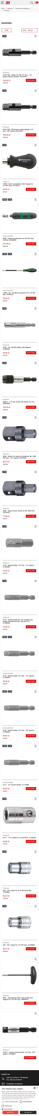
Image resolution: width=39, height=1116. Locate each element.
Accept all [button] (10, 1112)
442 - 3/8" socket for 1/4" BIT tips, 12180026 (19, 945)
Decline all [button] (28, 1112)
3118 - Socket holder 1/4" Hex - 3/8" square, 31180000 (18, 731)
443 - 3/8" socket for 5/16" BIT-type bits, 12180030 (17, 891)
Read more (27, 1099)
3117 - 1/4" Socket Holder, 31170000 (16, 785)
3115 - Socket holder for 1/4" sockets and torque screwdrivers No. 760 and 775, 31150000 (18, 621)
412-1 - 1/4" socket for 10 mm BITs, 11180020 (19, 838)
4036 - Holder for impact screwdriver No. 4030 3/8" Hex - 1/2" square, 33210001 (19, 457)
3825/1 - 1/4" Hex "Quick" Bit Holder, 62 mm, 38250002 (19, 402)
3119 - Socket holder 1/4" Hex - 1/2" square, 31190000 (18, 676)
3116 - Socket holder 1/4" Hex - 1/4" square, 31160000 (18, 566)
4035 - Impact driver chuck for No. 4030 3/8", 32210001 (19, 511)
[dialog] (19, 1101)
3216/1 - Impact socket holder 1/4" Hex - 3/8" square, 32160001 (19, 1053)
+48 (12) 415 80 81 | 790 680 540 (17, 1077)
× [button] (37, 1088)
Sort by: (24, 30)
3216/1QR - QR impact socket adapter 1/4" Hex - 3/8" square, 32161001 (18, 130)
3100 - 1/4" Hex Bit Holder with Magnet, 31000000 (17, 348)
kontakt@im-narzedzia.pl (14, 1084)
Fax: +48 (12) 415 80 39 (14, 1080)
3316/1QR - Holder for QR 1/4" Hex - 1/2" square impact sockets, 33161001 (17, 76)
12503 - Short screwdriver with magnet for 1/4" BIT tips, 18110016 (18, 184)
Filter (6, 30)
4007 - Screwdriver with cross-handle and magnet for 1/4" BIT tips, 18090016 (18, 998)
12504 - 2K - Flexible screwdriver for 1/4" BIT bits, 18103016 (19, 293)
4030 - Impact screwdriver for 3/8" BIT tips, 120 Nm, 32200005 (18, 239)
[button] (19, 1109)
